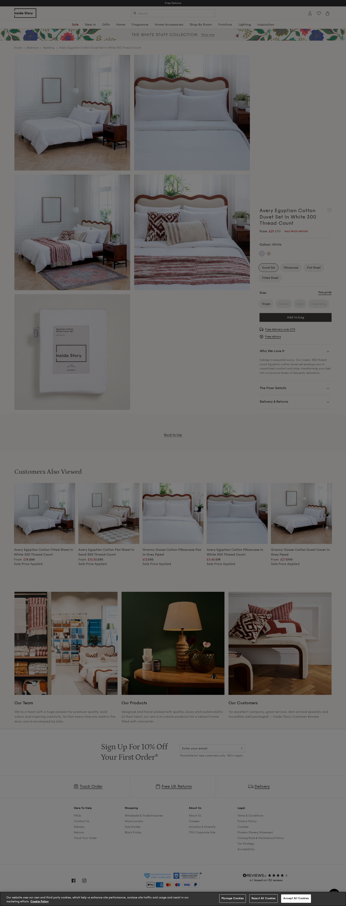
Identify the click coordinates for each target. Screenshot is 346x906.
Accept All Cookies (296, 898)
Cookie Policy (39, 901)
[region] (173, 899)
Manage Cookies (232, 898)
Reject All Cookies (263, 898)
